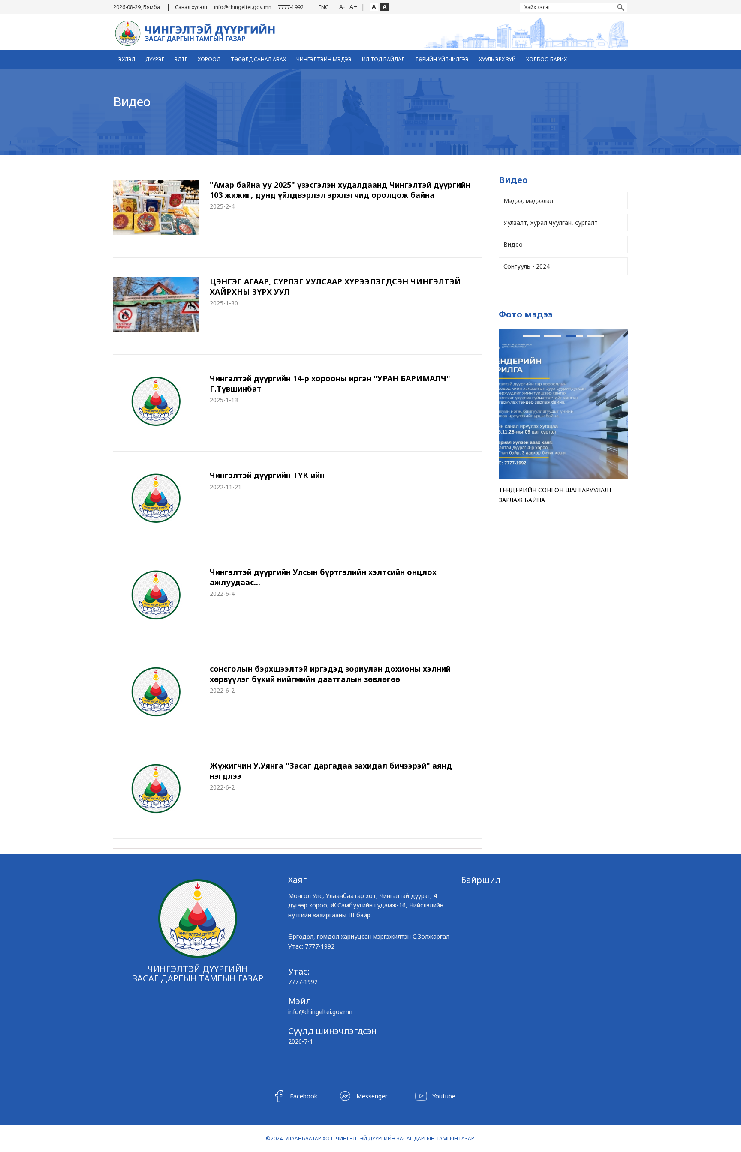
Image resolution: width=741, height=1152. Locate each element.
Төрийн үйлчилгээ (442, 59)
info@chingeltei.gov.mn (242, 7)
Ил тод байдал (383, 59)
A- (342, 7)
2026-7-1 (300, 1041)
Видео (513, 244)
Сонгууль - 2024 (526, 266)
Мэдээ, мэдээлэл (528, 201)
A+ (353, 7)
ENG (324, 7)
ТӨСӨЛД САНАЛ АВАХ (258, 59)
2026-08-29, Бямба (136, 7)
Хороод (209, 59)
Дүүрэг (154, 59)
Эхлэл (126, 59)
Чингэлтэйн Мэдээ (324, 59)
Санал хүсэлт (191, 7)
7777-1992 (291, 7)
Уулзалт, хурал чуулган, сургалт (550, 222)
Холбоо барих (546, 59)
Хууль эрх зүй (497, 59)
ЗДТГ (181, 59)
